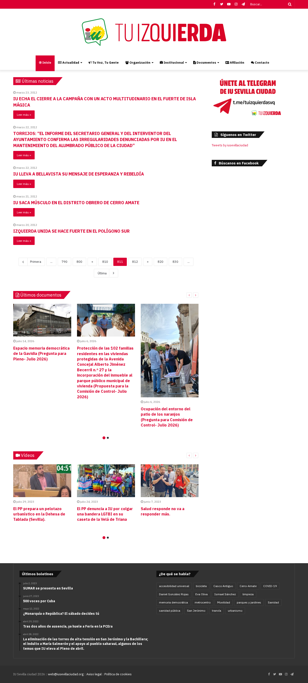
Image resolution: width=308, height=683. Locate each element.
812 (135, 262)
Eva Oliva (201, 594)
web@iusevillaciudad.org (65, 674)
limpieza (248, 594)
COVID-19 (270, 586)
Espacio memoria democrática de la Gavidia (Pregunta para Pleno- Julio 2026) (41, 353)
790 (64, 262)
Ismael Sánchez (225, 594)
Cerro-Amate (248, 586)
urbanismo (235, 610)
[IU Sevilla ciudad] (154, 32)
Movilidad (223, 602)
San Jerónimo (196, 610)
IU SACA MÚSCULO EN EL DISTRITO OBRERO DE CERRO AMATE (76, 202)
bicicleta (201, 586)
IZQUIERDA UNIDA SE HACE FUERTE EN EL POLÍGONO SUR (71, 231)
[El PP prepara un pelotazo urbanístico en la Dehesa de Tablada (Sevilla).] (42, 480)
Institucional (173, 63)
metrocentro (203, 602)
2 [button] (108, 438)
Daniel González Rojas (174, 594)
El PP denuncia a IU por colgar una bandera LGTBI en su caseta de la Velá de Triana (105, 514)
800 (79, 262)
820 (160, 262)
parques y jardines (249, 602)
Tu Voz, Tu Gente (105, 63)
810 (105, 262)
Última (102, 273)
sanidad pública (169, 610)
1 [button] (104, 437)
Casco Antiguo (223, 586)
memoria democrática (173, 602)
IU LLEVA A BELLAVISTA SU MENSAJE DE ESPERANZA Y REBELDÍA (78, 174)
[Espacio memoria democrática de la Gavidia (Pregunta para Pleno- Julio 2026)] (42, 320)
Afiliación (236, 63)
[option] (42, 334)
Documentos (206, 63)
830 (175, 262)
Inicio (46, 63)
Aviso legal (94, 674)
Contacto (261, 63)
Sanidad (273, 602)
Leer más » (24, 114)
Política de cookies (118, 674)
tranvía (216, 610)
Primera (35, 262)
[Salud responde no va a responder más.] (170, 480)
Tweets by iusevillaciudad (230, 145)
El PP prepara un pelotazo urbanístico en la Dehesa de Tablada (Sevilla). (39, 514)
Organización (139, 63)
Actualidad (70, 63)
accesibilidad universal (174, 586)
